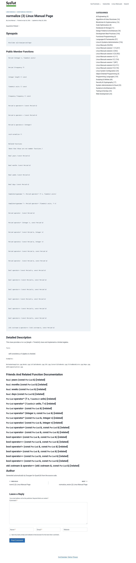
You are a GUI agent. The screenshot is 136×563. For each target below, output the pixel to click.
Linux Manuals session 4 (105, 56)
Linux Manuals (117, 4)
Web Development (102, 94)
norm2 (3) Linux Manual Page (19, 483)
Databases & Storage (103, 28)
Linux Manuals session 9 (105, 68)
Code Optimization (102, 25)
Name (12, 529)
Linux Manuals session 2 (105, 51)
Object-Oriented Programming (106, 74)
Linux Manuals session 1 (105, 48)
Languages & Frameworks (105, 39)
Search (126, 4)
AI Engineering (101, 16)
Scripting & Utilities (102, 79)
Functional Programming (105, 37)
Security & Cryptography (104, 82)
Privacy (75, 557)
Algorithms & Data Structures (106, 19)
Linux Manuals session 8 (105, 65)
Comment (13, 500)
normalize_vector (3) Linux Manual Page (73, 483)
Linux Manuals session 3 (24, 12)
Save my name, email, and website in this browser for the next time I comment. (35, 535)
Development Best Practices (106, 34)
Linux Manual (11, 20)
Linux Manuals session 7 (105, 62)
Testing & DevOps (102, 91)
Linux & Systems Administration (107, 42)
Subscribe (106, 4)
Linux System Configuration (106, 71)
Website (66, 529)
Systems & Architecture (104, 88)
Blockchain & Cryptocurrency (106, 22)
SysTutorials (62, 557)
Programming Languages (105, 77)
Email (39, 529)
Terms (70, 557)
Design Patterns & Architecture (106, 31)
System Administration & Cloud (107, 85)
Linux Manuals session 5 (105, 59)
